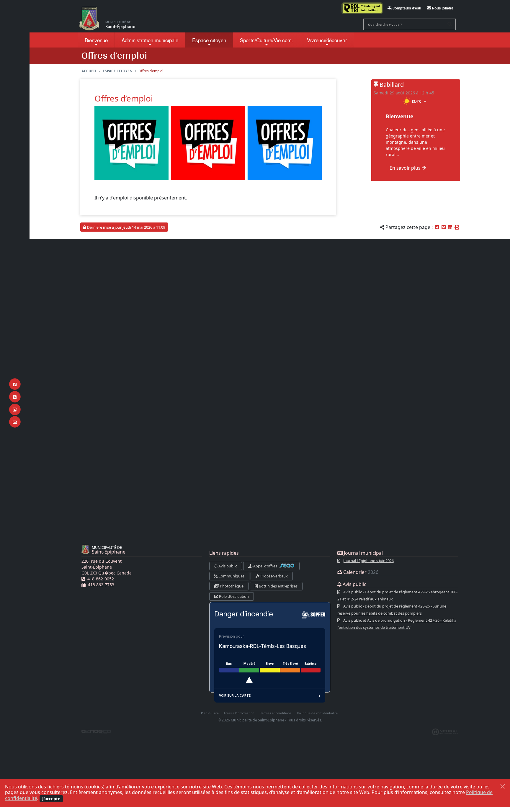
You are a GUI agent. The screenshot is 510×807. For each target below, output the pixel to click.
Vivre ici (327, 40)
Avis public (227, 566)
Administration (150, 40)
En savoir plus (406, 168)
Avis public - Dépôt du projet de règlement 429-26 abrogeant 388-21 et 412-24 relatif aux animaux (397, 595)
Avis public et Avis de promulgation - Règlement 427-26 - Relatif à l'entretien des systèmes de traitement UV (396, 624)
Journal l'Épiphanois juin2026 (368, 560)
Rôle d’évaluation (233, 596)
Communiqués (231, 576)
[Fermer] (502, 786)
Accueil (89, 70)
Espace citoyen (209, 40)
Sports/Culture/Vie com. (266, 40)
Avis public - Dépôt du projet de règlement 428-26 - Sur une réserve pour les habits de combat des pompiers (391, 609)
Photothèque (231, 586)
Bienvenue (96, 40)
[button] (457, 227)
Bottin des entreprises (278, 586)
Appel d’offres (265, 566)
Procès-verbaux (273, 576)
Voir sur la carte (235, 695)
